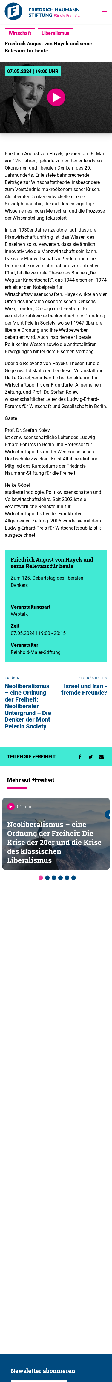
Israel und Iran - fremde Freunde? (84, 689)
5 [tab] (66, 877)
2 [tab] (46, 877)
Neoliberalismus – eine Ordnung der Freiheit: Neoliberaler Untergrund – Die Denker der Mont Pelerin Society (28, 706)
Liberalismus (55, 33)
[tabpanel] (56, 834)
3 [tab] (53, 877)
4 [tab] (59, 877)
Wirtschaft (20, 33)
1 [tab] (40, 877)
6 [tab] (73, 877)
